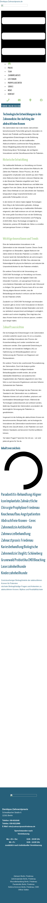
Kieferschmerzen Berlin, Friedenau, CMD (23, 887)
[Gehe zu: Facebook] (41, 100)
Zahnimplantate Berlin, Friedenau (23, 879)
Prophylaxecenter (15, 83)
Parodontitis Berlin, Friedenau (23, 884)
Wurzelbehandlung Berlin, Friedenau (23, 881)
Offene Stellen (23, 890)
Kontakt (11, 94)
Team (10, 72)
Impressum (6, 894)
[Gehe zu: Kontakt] (30, 100)
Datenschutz (7, 897)
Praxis (10, 68)
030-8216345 (14, 820)
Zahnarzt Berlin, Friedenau (23, 876)
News (10, 90)
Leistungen (12, 79)
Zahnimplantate (14, 75)
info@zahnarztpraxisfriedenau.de (22, 826)
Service (10, 87)
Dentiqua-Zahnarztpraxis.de (11, 1)
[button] (23, 36)
